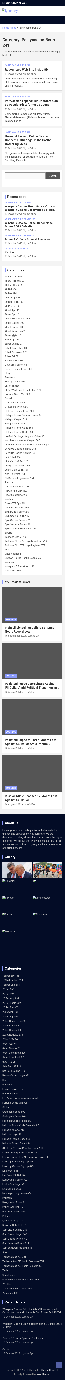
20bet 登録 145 (13, 335)
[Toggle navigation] (6, 20)
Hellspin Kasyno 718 (16, 419)
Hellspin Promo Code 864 (19, 432)
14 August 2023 (13, 804)
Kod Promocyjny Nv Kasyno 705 (22, 440)
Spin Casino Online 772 (17, 520)
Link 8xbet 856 (13, 457)
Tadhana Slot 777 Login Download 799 (26, 541)
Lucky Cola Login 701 (16, 469)
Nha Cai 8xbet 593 (15, 474)
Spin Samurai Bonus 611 (18, 524)
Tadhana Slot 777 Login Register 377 (25, 545)
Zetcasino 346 (13, 570)
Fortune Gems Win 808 (17, 394)
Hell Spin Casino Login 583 (19, 411)
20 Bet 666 (11, 289)
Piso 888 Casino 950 (16, 495)
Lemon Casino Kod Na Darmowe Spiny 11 (28, 444)
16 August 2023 (13, 692)
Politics (9, 499)
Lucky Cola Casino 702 (17, 249)
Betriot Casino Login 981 (18, 369)
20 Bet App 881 (13, 297)
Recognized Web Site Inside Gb (26, 69)
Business (10, 377)
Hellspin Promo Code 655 (19, 427)
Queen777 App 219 (15, 503)
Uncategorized (13, 553)
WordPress (43, 1374)
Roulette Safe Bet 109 (17, 507)
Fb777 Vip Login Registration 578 (23, 390)
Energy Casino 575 (15, 381)
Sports (8, 532)
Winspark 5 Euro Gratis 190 (20, 203)
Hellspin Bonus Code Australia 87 (23, 415)
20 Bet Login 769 (14, 301)
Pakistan (9, 482)
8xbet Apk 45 (12, 339)
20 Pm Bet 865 (13, 306)
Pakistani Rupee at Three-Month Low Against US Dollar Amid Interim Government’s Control (30, 743)
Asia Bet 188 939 (14, 360)
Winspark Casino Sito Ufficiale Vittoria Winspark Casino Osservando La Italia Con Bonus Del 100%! (30, 210)
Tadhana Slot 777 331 (17, 536)
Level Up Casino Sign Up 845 (20, 453)
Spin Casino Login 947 (17, 516)
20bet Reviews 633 (15, 331)
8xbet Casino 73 (14, 343)
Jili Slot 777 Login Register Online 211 (25, 436)
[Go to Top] (59, 1365)
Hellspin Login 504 (15, 423)
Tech (7, 549)
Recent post (16, 197)
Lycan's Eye (30, 73)
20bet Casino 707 (14, 322)
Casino (9, 252)
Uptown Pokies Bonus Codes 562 (23, 557)
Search (53, 175)
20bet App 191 (13, 310)
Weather (9, 562)
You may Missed (17, 582)
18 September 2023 (15, 635)
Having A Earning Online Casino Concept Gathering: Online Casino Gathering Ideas (28, 140)
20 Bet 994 (11, 293)
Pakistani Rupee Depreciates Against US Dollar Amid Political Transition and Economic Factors (32, 687)
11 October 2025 (13, 73)
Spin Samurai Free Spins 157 (20, 528)
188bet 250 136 (13, 276)
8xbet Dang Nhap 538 (16, 348)
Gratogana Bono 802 (16, 402)
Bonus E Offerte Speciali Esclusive (27, 239)
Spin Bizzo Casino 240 (17, 511)
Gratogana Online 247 (16, 406)
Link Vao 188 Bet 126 (16, 461)
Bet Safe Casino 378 (16, 364)
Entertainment (12, 385)
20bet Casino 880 (14, 327)
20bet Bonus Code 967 (17, 318)
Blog (7, 373)
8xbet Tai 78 (11, 356)
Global (8, 398)
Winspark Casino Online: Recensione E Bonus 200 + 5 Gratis (30, 224)
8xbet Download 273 (16, 352)
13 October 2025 (13, 213)
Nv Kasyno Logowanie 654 (19, 478)
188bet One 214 (13, 285)
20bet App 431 (13, 314)
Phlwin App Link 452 (16, 490)
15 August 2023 (13, 748)
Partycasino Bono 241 (17, 65)
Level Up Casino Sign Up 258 (20, 448)
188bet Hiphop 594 (15, 280)
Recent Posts (15, 1302)
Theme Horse (48, 1370)
